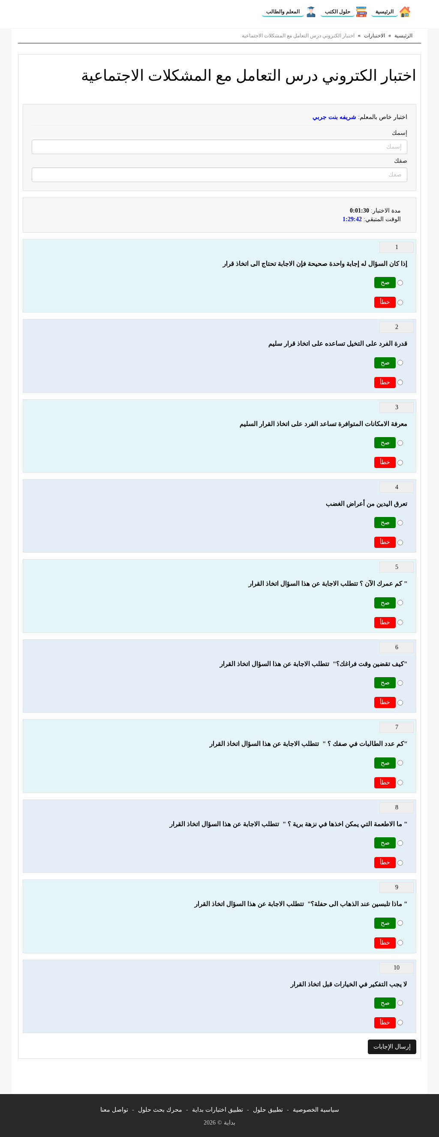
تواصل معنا (114, 1110)
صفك (400, 161)
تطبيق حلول (268, 1110)
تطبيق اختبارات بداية (217, 1110)
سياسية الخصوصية (316, 1110)
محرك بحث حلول (160, 1110)
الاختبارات (374, 36)
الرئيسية (385, 12)
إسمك (399, 133)
